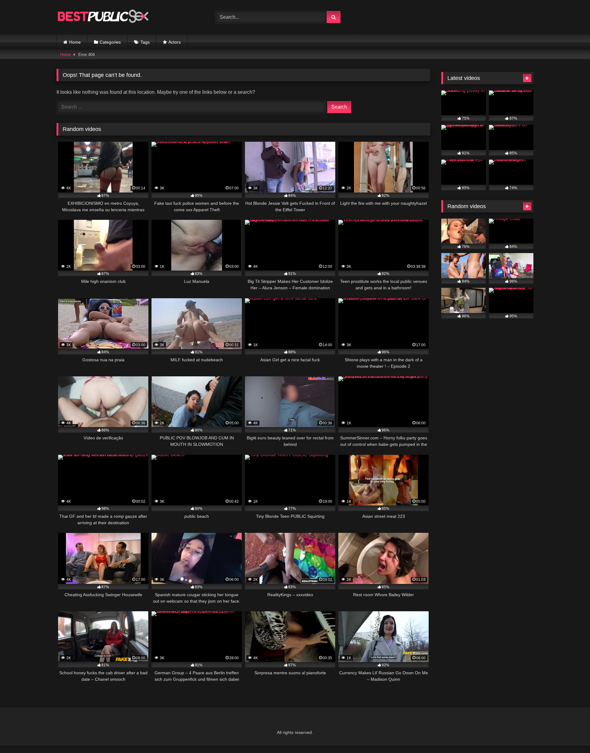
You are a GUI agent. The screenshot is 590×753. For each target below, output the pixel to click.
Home (75, 42)
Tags (145, 42)
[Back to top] (571, 735)
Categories (110, 42)
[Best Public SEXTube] (103, 17)
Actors (174, 42)
